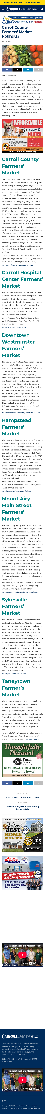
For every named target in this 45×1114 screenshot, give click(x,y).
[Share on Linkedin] (28, 70)
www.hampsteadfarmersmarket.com (16, 491)
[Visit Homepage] (22, 9)
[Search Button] (42, 8)
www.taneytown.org (34, 739)
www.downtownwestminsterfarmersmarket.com (21, 412)
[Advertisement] (22, 916)
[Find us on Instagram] (5, 1101)
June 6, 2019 (6, 41)
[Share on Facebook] (7, 70)
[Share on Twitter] (17, 70)
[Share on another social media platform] (38, 70)
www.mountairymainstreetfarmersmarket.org (20, 592)
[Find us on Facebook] (2, 1101)
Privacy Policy (14, 1108)
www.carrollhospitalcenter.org (14, 327)
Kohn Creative (35, 1108)
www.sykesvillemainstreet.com (14, 673)
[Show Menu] (3, 8)
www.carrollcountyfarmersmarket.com (17, 264)
